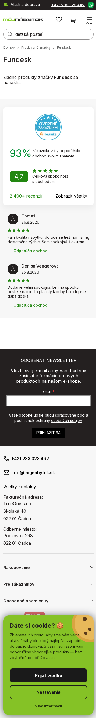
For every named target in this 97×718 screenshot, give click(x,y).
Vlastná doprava (13, 4)
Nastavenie (46, 692)
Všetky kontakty (19, 486)
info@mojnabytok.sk (33, 472)
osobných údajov (66, 420)
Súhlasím (46, 675)
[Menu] (85, 20)
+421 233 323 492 (61, 4)
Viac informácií (46, 706)
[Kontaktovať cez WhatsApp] (86, 4)
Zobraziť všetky (71, 196)
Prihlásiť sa (48, 432)
